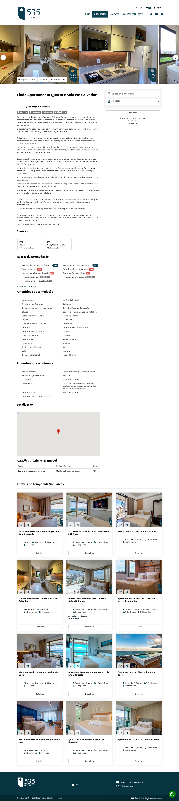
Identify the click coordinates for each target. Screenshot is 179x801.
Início (87, 14)
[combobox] (136, 102)
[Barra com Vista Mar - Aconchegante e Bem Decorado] (40, 510)
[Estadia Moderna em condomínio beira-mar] (40, 718)
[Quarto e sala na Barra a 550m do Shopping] (89, 718)
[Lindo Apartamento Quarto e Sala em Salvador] (40, 577)
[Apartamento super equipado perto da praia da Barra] (89, 651)
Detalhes (40, 553)
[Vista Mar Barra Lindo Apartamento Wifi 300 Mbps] (89, 510)
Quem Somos (100, 14)
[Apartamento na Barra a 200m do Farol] (139, 718)
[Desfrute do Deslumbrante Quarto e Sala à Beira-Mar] (89, 577)
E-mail (134, 112)
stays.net (148, 797)
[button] (175, 57)
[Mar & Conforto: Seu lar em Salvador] (139, 510)
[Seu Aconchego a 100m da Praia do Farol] (139, 651)
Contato (114, 14)
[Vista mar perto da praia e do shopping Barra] (40, 651)
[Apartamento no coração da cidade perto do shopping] (139, 577)
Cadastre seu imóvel (133, 14)
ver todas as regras (26, 286)
